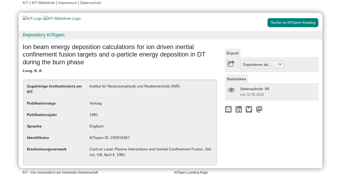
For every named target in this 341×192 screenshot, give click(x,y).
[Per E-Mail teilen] (229, 109)
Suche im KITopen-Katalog (293, 22)
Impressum (67, 3)
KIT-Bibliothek (44, 3)
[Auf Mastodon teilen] (259, 109)
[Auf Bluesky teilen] (250, 109)
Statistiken (236, 79)
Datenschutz (90, 3)
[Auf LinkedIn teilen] (239, 109)
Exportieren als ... (260, 64)
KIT (26, 3)
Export (233, 53)
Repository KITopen (43, 35)
